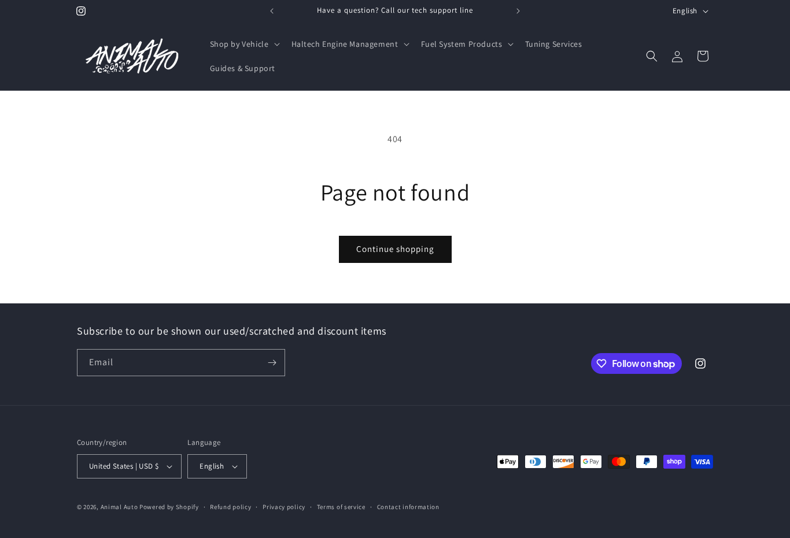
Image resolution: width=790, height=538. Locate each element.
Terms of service (341, 507)
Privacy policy (284, 507)
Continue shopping (395, 248)
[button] (244, 44)
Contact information (408, 507)
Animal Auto (119, 507)
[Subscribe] (272, 362)
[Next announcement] (518, 11)
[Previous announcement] (272, 11)
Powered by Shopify (169, 507)
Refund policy (230, 507)
